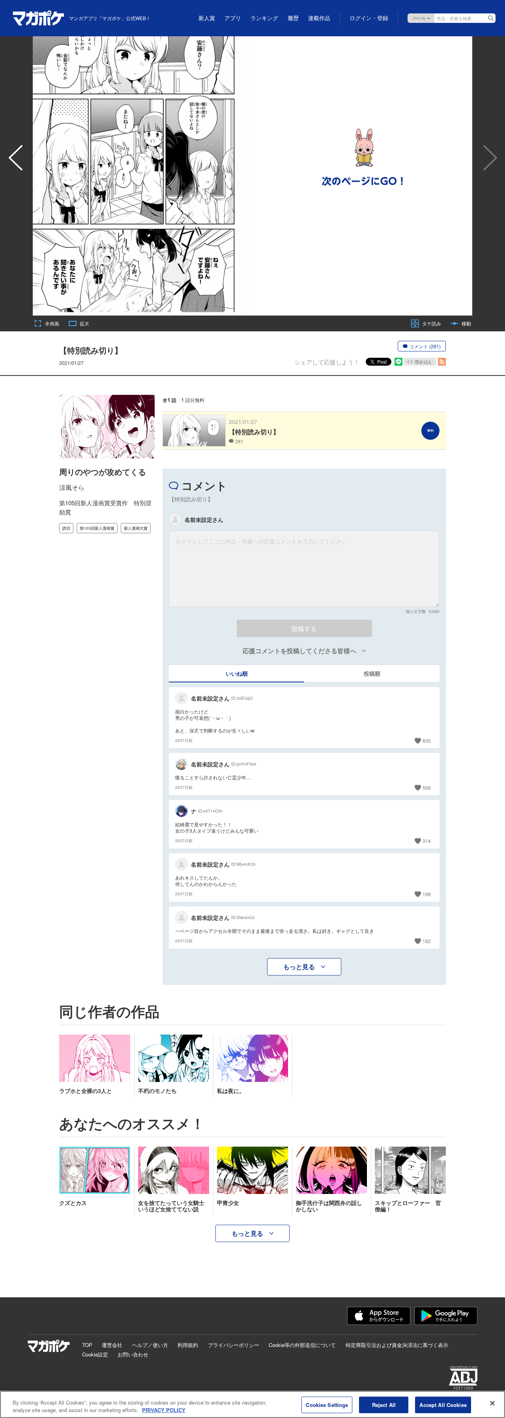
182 (427, 941)
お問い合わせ (133, 1354)
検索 (491, 18)
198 (427, 894)
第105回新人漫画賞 (97, 528)
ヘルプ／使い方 (150, 1345)
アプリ (232, 18)
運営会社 (112, 1345)
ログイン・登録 (369, 18)
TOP (87, 1345)
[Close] (492, 1403)
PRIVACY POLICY (163, 1410)
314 (427, 841)
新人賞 (206, 18)
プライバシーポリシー (233, 1345)
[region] (252, 1404)
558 (427, 787)
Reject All (384, 1405)
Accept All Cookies (442, 1405)
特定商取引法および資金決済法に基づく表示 (397, 1345)
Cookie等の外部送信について (302, 1345)
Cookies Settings (327, 1405)
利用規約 (188, 1345)
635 (427, 741)
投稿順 (372, 673)
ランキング (264, 18)
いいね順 (237, 673)
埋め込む (423, 361)
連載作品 (319, 18)
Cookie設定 (95, 1354)
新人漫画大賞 (136, 528)
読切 (66, 528)
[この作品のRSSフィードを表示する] (442, 362)
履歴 (293, 18)
